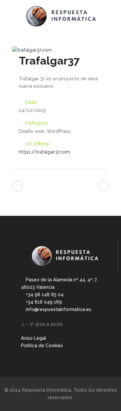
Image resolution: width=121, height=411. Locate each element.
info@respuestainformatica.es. (59, 309)
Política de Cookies (42, 345)
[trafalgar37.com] (32, 50)
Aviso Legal (33, 338)
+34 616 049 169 (44, 302)
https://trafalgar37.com (44, 152)
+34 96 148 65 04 (45, 294)
